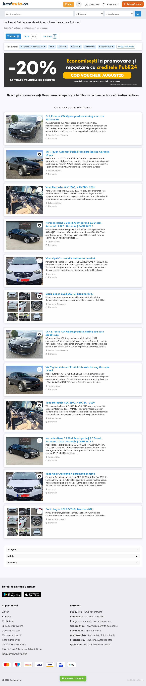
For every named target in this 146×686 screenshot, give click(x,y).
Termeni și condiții (11, 635)
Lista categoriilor (11, 639)
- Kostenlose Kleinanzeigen (90, 644)
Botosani (74, 47)
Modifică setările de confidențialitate (22, 649)
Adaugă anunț (134, 4)
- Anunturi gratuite (86, 611)
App (70, 4)
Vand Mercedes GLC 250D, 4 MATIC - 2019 (70, 187)
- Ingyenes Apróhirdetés (91, 639)
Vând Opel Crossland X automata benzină (70, 258)
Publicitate (8, 621)
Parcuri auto (112, 4)
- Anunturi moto (85, 630)
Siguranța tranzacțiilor (14, 644)
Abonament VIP (11, 630)
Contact (6, 616)
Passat (62, 47)
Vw (51, 47)
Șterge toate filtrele (126, 47)
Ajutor (5, 611)
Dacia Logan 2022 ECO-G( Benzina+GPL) (69, 293)
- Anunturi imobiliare (87, 616)
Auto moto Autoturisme (32, 46)
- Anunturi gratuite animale (92, 635)
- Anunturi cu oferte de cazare (94, 625)
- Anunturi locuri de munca (90, 621)
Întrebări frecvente (12, 625)
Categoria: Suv (105, 47)
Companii (89, 47)
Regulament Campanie (14, 653)
